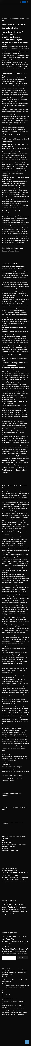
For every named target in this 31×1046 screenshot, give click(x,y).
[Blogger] (8, 976)
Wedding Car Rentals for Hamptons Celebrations (14, 246)
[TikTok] (9, 976)
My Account (22, 980)
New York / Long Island (7, 1009)
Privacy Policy (16, 1014)
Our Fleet (4, 980)
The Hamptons (25, 1009)
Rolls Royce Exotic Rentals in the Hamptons (13, 467)
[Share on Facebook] (5, 750)
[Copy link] (10, 750)
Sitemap (22, 1014)
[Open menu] (28, 2)
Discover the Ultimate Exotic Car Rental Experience (15, 596)
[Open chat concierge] (27, 1042)
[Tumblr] (6, 976)
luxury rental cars (18, 745)
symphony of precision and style (17, 168)
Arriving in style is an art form (9, 299)
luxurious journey (21, 344)
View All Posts (5, 762)
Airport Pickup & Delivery (22, 985)
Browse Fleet (5, 848)
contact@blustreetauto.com (9, 998)
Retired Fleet (8, 989)
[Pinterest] (5, 976)
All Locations (19, 1010)
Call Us (23, 957)
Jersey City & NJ (6, 1011)
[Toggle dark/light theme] (20, 2)
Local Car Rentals (6, 981)
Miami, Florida (17, 1009)
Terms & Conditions (7, 1014)
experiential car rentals (8, 683)
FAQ (13, 980)
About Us (9, 980)
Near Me (13, 1011)
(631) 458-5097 (6, 994)
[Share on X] (7, 750)
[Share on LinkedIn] (8, 750)
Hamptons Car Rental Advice (9, 22)
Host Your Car (11, 985)
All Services (5, 985)
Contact (16, 980)
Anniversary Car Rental (8, 987)
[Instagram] (2, 976)
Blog (7, 18)
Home (3, 18)
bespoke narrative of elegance (10, 688)
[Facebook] (3, 976)
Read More (5, 883)
